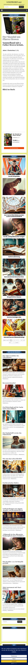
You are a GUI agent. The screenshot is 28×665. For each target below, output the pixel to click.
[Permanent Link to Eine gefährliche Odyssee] (14, 287)
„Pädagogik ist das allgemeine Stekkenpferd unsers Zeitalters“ (13, 535)
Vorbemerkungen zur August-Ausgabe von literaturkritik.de (13, 509)
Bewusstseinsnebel (9, 383)
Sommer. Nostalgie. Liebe (14, 317)
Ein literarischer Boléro (11, 483)
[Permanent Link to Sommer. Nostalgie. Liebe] (14, 307)
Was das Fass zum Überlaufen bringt (14, 337)
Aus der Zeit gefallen (14, 176)
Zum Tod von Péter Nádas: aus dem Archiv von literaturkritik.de (14, 215)
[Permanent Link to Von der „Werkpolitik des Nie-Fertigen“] (14, 226)
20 (24, 340)
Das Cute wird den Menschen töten (14, 277)
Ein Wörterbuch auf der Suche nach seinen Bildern (13, 408)
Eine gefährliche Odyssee (14, 297)
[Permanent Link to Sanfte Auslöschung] (14, 246)
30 (10, 342)
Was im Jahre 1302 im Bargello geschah (13, 562)
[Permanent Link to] (14, 186)
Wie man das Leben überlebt (12, 459)
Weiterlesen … (6, 378)
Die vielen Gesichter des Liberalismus (11, 356)
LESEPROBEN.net (14, 2)
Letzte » (17, 342)
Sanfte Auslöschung (14, 257)
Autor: (5, 50)
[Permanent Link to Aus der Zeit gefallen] (14, 166)
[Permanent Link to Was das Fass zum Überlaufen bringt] (14, 327)
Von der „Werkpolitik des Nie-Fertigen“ (14, 237)
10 (21, 340)
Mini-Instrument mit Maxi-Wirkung (12, 588)
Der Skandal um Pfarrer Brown (11, 38)
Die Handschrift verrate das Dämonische (12, 433)
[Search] (26, 10)
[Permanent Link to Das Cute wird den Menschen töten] (14, 267)
